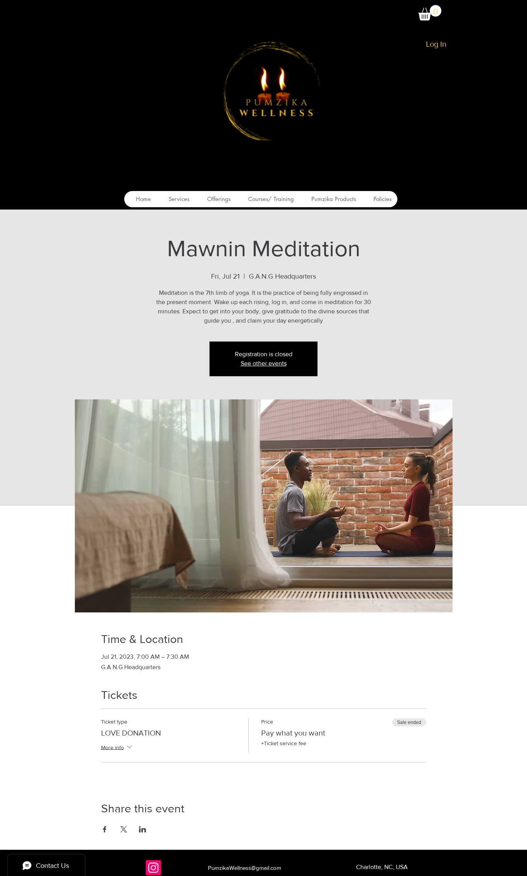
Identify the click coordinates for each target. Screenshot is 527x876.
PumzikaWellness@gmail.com (244, 867)
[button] (429, 12)
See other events (264, 363)
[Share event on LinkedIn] (142, 829)
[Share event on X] (123, 829)
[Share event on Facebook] (104, 829)
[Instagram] (153, 867)
